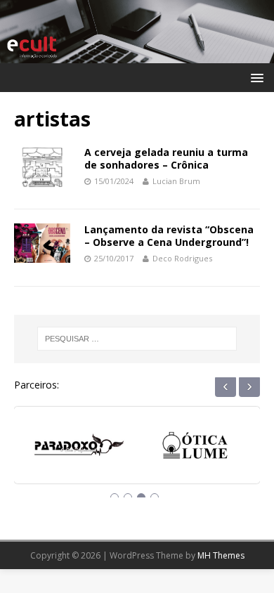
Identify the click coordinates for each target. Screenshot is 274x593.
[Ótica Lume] (195, 447)
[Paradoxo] (79, 447)
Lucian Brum (176, 181)
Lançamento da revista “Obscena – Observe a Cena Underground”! (169, 236)
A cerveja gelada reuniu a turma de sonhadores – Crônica (166, 158)
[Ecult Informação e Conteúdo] (137, 55)
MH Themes (220, 555)
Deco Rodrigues (182, 258)
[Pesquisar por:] (137, 339)
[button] (254, 77)
